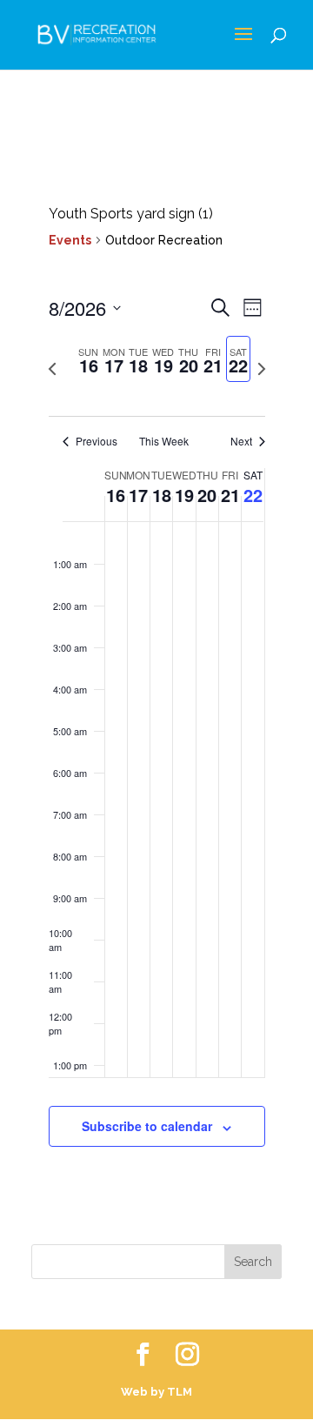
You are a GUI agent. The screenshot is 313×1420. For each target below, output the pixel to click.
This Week (164, 441)
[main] (156, 694)
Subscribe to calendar (147, 1126)
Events (70, 240)
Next (241, 441)
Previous (96, 441)
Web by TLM (156, 1391)
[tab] (89, 359)
